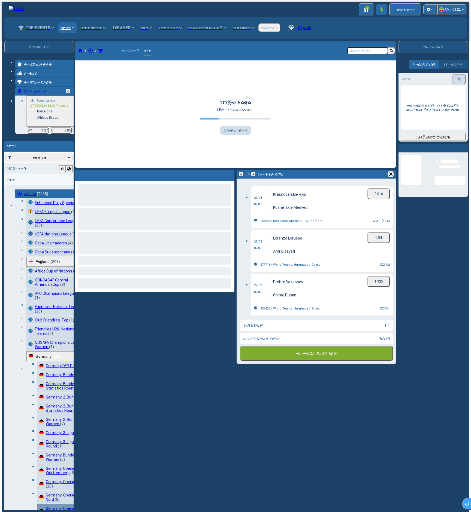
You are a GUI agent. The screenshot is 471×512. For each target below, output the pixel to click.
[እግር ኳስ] (90, 50)
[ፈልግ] (391, 50)
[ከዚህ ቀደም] (68, 91)
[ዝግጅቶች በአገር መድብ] (69, 168)
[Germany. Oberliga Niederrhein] (100, 50)
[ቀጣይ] (93, 174)
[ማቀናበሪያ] (430, 9)
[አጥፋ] (229, 174)
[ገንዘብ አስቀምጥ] (381, 9)
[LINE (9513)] (80, 50)
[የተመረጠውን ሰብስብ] (62, 168)
